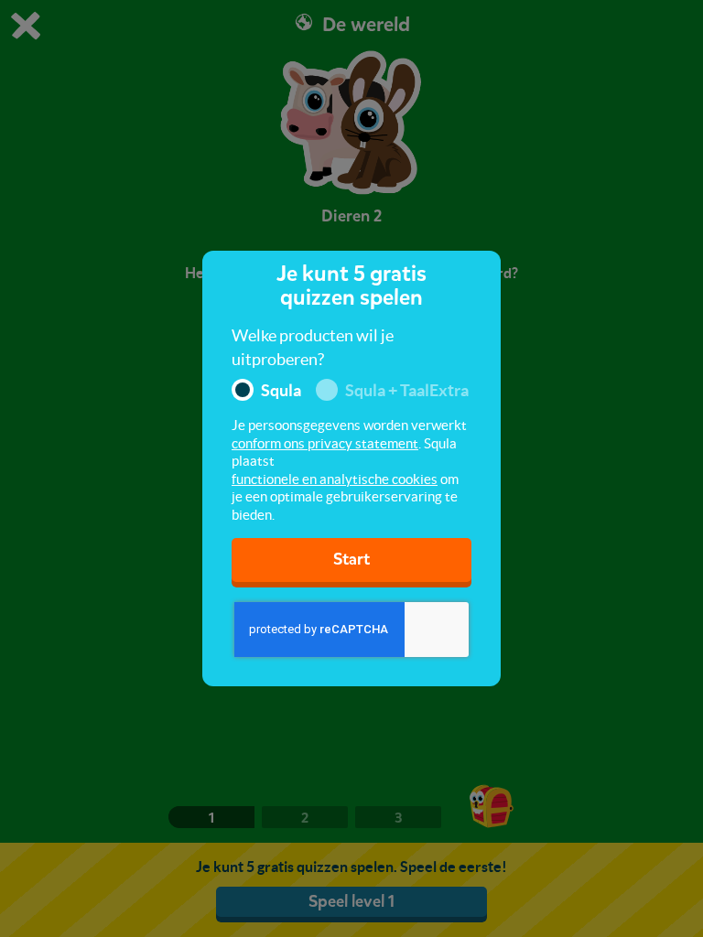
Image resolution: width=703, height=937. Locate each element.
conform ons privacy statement (325, 443)
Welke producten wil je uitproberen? (313, 347)
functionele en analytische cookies (335, 479)
